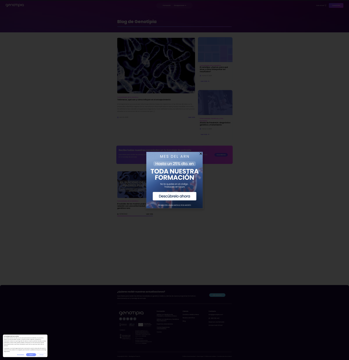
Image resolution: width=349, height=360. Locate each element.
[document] (174, 180)
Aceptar (31, 354)
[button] (200, 153)
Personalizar (20, 354)
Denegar (41, 354)
